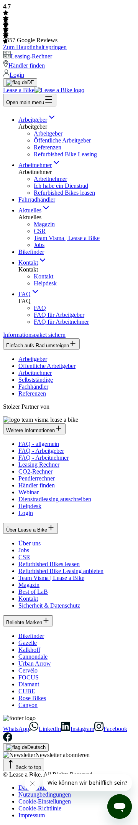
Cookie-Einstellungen (44, 801)
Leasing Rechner (38, 464)
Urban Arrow (34, 663)
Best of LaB (33, 591)
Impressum (31, 815)
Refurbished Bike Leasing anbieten (61, 571)
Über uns (29, 543)
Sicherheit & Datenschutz (49, 605)
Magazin (44, 224)
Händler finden (36, 485)
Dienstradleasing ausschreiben (54, 499)
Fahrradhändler (36, 199)
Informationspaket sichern (34, 334)
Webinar (28, 492)
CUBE (26, 691)
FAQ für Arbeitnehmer (61, 321)
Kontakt (28, 262)
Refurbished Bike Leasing (65, 154)
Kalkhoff (29, 649)
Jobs (39, 245)
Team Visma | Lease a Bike (67, 238)
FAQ (24, 294)
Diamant (28, 684)
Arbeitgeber (32, 119)
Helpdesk (45, 283)
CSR (40, 231)
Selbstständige (35, 379)
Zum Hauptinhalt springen (35, 47)
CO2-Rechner (35, 471)
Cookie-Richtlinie (39, 808)
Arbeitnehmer (35, 165)
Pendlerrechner (36, 478)
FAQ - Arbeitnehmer (43, 457)
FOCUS (28, 677)
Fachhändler (33, 386)
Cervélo (28, 670)
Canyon (28, 705)
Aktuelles (29, 210)
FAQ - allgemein (38, 444)
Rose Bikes (32, 698)
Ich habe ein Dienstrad (61, 185)
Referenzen (47, 147)
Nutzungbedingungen (44, 794)
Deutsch (36, 747)
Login (25, 513)
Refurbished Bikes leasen (64, 192)
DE (30, 82)
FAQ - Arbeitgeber (41, 450)
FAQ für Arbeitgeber (59, 314)
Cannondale (33, 656)
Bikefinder (31, 251)
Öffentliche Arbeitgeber (62, 140)
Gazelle (27, 642)
